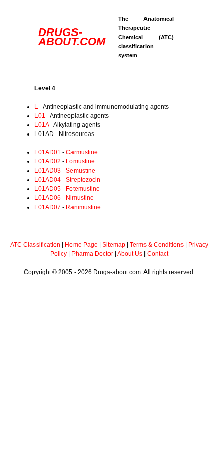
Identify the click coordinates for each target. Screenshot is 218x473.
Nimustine (80, 197)
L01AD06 (47, 197)
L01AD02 (47, 161)
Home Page (81, 244)
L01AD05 (47, 188)
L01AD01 (47, 152)
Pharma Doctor (92, 253)
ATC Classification (35, 244)
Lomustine (80, 161)
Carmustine (82, 152)
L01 (39, 115)
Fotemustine (83, 188)
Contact (157, 253)
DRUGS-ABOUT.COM (71, 37)
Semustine (80, 170)
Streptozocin (83, 179)
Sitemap (113, 244)
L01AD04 (47, 179)
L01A (41, 124)
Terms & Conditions (157, 244)
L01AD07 (47, 207)
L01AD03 (47, 170)
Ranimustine (83, 207)
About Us (129, 253)
